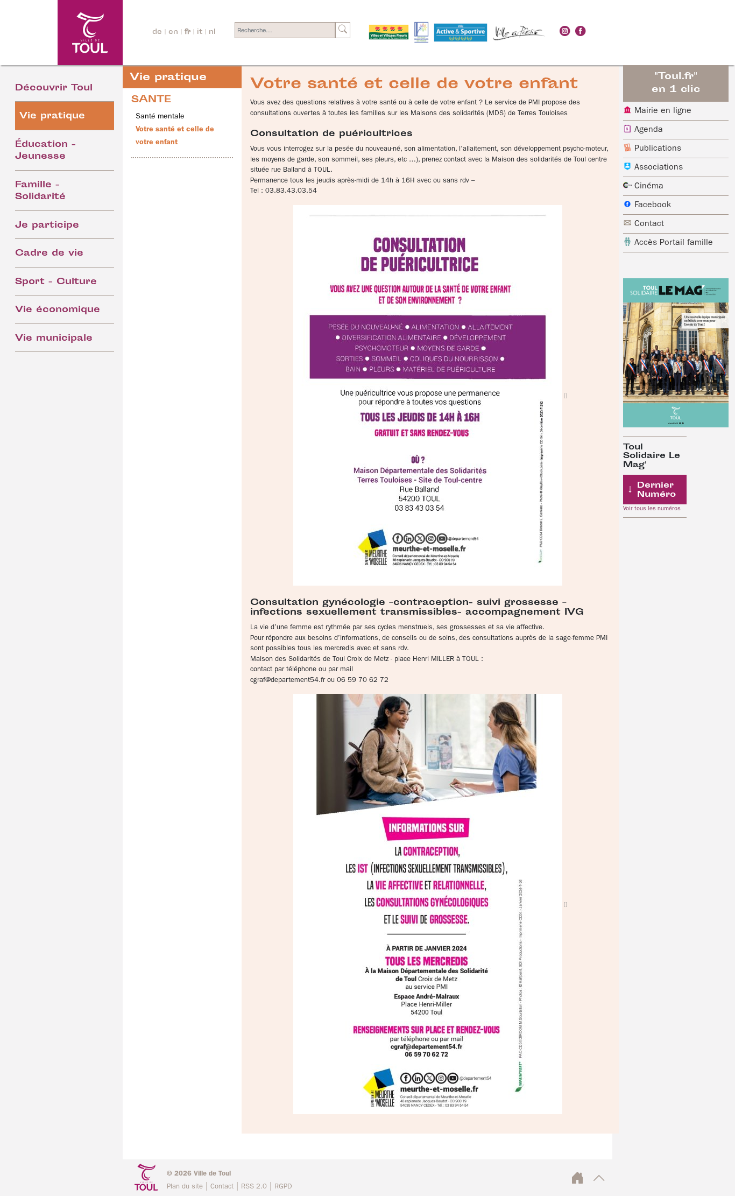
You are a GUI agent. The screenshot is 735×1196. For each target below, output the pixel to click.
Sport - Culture (56, 282)
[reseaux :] (565, 31)
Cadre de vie (49, 254)
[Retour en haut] (599, 1181)
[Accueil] (61, 32)
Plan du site (185, 1187)
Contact (649, 224)
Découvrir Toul (54, 88)
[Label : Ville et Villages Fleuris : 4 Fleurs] (389, 33)
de (157, 32)
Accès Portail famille (673, 243)
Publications (657, 148)
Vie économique (57, 310)
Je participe (47, 226)
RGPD (283, 1187)
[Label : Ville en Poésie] (519, 33)
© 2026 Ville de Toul (199, 1174)
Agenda (648, 129)
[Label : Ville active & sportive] (460, 33)
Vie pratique (52, 116)
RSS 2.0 (254, 1187)
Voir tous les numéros (652, 508)
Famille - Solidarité (40, 192)
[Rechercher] (342, 30)
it (199, 32)
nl (212, 32)
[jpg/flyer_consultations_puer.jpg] (430, 395)
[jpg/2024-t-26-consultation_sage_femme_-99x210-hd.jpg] (430, 904)
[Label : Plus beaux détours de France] (421, 33)
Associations (658, 167)
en (173, 32)
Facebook (652, 205)
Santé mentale (160, 116)
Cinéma (648, 186)
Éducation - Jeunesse (45, 151)
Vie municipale (54, 339)
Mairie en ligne (662, 111)
